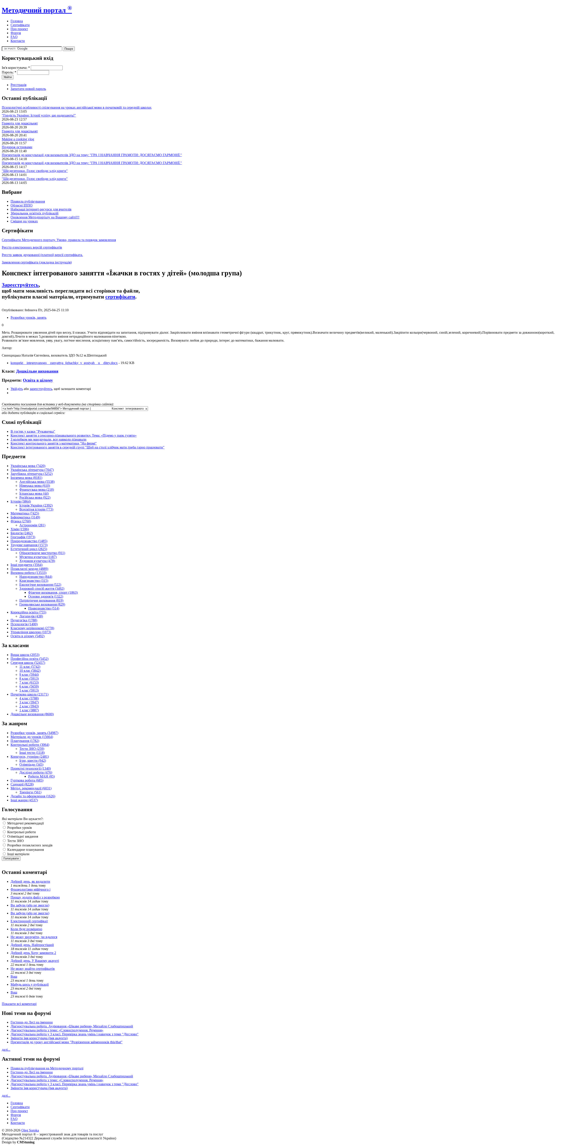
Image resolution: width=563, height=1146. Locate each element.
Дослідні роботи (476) (35, 772)
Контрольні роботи (21, 832)
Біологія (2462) (22, 533)
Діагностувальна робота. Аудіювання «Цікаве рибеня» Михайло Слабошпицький (72, 1026)
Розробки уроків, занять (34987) (34, 733)
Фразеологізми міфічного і (30, 889)
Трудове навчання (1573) (29, 545)
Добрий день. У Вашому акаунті (35, 961)
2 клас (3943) (29, 706)
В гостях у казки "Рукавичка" (33, 431)
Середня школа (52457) (28, 663)
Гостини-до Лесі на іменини (32, 1022)
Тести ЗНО (15, 841)
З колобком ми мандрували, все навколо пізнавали (48, 439)
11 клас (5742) (29, 666)
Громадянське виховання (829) (42, 604)
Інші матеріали (17, 854)
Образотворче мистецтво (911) (42, 553)
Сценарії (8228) (22, 784)
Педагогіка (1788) (24, 620)
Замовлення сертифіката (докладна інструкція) (37, 262)
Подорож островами (17, 147)
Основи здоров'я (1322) (45, 596)
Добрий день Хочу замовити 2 (33, 953)
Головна (17, 21)
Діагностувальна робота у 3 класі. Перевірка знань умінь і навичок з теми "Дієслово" (75, 1034)
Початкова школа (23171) (29, 694)
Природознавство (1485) (29, 541)
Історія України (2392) (36, 505)
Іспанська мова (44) (34, 493)
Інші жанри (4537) (24, 800)
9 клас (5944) (29, 674)
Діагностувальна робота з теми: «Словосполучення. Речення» (57, 1030)
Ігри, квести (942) (32, 760)
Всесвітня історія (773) (36, 509)
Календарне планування (25, 849)
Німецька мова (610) (34, 485)
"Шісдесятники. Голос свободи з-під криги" (35, 171)
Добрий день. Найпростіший (32, 945)
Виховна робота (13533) (28, 573)
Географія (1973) (23, 537)
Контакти (18, 41)
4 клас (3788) (29, 698)
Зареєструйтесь (20, 285)
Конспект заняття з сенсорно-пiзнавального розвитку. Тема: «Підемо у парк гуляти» (74, 435)
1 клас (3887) (29, 710)
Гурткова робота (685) (27, 780)
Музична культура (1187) (38, 557)
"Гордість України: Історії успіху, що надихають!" (39, 115)
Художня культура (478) (37, 561)
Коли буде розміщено (26, 929)
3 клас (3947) (29, 702)
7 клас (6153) (29, 682)
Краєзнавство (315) (33, 580)
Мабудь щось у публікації (30, 984)
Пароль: (9, 72)
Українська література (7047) (32, 470)
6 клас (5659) (29, 686)
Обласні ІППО (22, 205)
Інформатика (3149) (25, 517)
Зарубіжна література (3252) (32, 474)
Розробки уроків (19, 827)
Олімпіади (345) (31, 764)
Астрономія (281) (32, 525)
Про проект (19, 29)
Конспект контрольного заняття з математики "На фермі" (54, 443)
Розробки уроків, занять (28, 317)
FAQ (14, 37)
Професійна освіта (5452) (29, 659)
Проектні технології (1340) (31, 768)
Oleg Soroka (30, 1130)
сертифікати (120, 297)
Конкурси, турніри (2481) (30, 756)
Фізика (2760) (21, 521)
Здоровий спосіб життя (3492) (41, 588)
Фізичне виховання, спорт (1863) (53, 592)
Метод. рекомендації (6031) (31, 788)
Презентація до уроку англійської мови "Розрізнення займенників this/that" (66, 1042)
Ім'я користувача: (16, 68)
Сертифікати (20, 25)
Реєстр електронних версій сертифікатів (32, 247)
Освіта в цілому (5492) (27, 636)
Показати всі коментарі (19, 1004)
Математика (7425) (25, 513)
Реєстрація (18, 85)
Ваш (14, 976)
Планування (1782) (25, 741)
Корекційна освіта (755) (28, 612)
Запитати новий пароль (28, 89)
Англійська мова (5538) (37, 481)
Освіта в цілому (38, 380)
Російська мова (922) (34, 497)
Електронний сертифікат (29, 921)
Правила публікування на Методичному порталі (47, 1068)
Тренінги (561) (30, 792)
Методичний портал (37, 10)
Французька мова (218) (36, 489)
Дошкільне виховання (37, 371)
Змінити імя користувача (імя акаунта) (39, 1038)
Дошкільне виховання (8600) (32, 714)
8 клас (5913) (29, 678)
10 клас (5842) (29, 670)
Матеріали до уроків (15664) (32, 737)
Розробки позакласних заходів (29, 845)
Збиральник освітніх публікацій (34, 213)
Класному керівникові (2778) (32, 628)
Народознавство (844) (35, 576)
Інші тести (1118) (32, 752)
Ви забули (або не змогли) (30, 905)
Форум (16, 33)
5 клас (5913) (29, 690)
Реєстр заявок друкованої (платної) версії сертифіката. (42, 255)
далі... (6, 1049)
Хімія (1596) (20, 529)
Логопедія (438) (31, 616)
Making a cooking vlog (18, 139)
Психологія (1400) (24, 624)
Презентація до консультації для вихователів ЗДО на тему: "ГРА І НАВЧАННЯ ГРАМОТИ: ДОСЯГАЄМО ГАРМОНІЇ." (92, 155)
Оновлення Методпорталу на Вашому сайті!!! (45, 217)
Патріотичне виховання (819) (41, 600)
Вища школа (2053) (25, 655)
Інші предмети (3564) (26, 565)
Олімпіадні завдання (22, 836)
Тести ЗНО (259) (31, 749)
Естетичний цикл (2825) (29, 549)
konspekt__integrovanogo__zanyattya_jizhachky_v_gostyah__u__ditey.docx (64, 363)
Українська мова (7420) (28, 466)
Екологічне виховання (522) (40, 584)
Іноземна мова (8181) (26, 478)
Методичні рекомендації (25, 823)
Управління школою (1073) (31, 632)
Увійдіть (17, 389)
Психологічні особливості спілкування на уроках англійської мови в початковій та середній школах (77, 107)
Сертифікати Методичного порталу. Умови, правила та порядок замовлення (59, 240)
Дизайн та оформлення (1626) (33, 796)
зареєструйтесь (41, 389)
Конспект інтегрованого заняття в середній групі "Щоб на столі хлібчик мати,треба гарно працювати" (88, 447)
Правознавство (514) (43, 608)
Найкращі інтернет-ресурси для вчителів (41, 209)
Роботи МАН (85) (41, 776)
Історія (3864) (21, 501)
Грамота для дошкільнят (20, 123)
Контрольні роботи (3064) (30, 745)
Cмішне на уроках (24, 221)
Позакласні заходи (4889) (29, 569)
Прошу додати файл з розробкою (35, 897)
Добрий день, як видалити (30, 881)
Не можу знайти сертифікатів (33, 968)
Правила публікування (28, 201)
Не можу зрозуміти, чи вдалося (34, 937)
